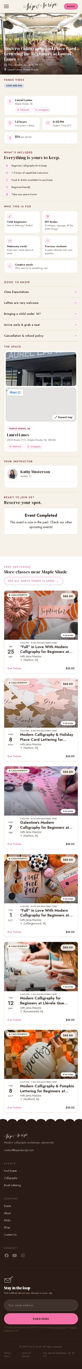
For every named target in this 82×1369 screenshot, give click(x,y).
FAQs (7, 1220)
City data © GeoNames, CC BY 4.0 (59, 1354)
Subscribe (41, 1319)
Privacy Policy (59, 1327)
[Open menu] (7, 6)
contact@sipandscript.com (19, 1150)
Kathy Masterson (35, 471)
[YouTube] (14, 1256)
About (7, 1213)
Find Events (10, 1171)
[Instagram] (22, 1256)
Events (7, 1206)
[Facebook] (6, 1256)
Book (71, 6)
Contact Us (10, 1235)
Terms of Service (26, 1354)
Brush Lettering (12, 1185)
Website (24, 110)
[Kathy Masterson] (12, 473)
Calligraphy (10, 1178)
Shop (7, 1227)
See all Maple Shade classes (33, 581)
